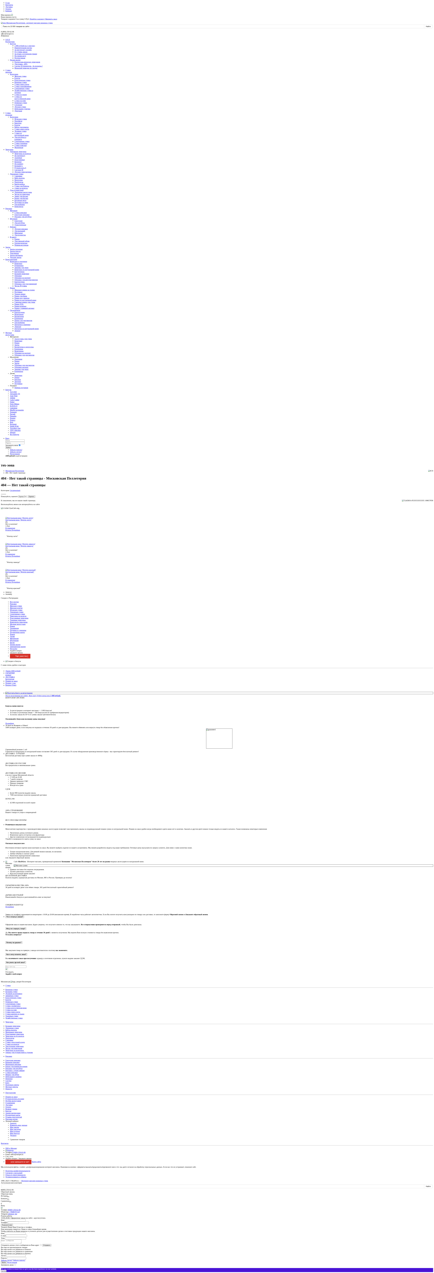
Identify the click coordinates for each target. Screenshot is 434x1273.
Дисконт (13, 1135)
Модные (9, 334)
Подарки (18, 630)
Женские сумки (20, 76)
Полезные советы (12, 1085)
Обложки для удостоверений (25, 284)
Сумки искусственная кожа (16, 1008)
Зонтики (17, 382)
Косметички (19, 316)
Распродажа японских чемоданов (27, 62)
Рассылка (13, 649)
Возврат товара (11, 1109)
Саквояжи (18, 176)
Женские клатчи (16, 608)
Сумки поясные (20, 145)
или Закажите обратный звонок (17, 858)
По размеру (18, 164)
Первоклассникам (21, 245)
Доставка (9, 7)
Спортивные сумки (21, 88)
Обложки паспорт (21, 367)
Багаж (12, 643)
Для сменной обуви (21, 241)
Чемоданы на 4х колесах (14, 1036)
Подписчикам (19, 58)
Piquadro (13, 416)
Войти (8, 447)
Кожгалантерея (11, 259)
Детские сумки (20, 107)
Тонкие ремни (19, 294)
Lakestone (13, 408)
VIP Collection (15, 430)
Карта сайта (36, 1162)
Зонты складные (16, 249)
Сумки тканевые (20, 143)
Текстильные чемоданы (14, 1046)
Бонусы (13, 44)
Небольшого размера (13, 1077)
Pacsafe (12, 414)
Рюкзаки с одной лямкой (15, 1071)
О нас (7, 3)
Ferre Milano (14, 404)
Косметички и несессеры (24, 347)
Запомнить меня (11, 445)
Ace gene (13, 392)
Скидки (8, 1081)
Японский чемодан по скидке (25, 68)
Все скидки (14, 602)
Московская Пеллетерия (14, 471)
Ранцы (17, 239)
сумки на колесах (21, 188)
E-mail (3, 1236)
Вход (7, 438)
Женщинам (14, 638)
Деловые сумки (20, 131)
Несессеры (18, 180)
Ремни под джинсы (21, 298)
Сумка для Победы (21, 186)
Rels (11, 422)
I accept (3, 1271)
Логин (3, 1256)
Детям (12, 636)
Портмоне (18, 359)
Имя (2, 1220)
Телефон (4, 1222)
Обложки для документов (24, 355)
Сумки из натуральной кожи (21, 134)
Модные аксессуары (18, 624)
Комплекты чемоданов (18, 622)
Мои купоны (15, 1131)
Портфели (18, 121)
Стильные (18, 105)
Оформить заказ (51, 19)
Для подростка (20, 235)
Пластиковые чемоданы (19, 618)
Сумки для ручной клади (15, 1042)
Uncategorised (15, 490)
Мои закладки (15, 1129)
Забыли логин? (16, 452)
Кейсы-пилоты (11, 1030)
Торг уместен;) (21, 656)
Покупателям (10, 1093)
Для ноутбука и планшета (20, 138)
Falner (12, 402)
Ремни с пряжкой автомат (24, 308)
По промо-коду (20, 56)
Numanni (13, 412)
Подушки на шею (21, 202)
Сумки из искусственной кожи (22, 98)
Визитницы (19, 314)
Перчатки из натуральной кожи (26, 329)
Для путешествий (17, 190)
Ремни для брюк (20, 296)
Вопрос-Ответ (10, 685)
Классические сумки (22, 80)
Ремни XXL (19, 304)
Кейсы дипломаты (21, 127)
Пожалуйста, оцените (9, 496)
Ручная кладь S (20, 168)
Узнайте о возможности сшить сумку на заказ (23, 839)
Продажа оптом (11, 1119)
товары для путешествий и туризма (19, 1052)
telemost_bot (12, 1214)
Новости (8, 1089)
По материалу (19, 156)
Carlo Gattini (14, 400)
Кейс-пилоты (19, 178)
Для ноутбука (19, 223)
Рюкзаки (8, 209)
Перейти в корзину (37, 19)
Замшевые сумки (12, 996)
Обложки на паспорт (22, 278)
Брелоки (17, 379)
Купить (8, 530)
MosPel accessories (17, 410)
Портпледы (18, 182)
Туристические (20, 225)
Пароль (4, 1258)
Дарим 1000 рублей (12, 671)
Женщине (13, 211)
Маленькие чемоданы (13, 1032)
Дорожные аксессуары (23, 192)
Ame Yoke (14, 396)
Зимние (17, 331)
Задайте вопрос (16, 651)
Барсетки (17, 123)
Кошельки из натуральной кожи (26, 270)
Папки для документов (23, 320)
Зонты (7, 247)
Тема (3, 1238)
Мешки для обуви (12, 1075)
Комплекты (18, 206)
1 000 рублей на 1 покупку (24, 46)
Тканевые (18, 158)
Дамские (17, 327)
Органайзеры (19, 204)
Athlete (12, 398)
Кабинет (8, 11)
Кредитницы (19, 272)
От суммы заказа (20, 52)
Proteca (12, 420)
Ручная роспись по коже (14, 1099)
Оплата (8, 9)
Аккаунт (13, 1123)
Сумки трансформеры (22, 86)
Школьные (18, 233)
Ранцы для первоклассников (16, 1066)
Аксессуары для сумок (23, 339)
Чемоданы (9, 150)
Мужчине (13, 219)
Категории (14, 74)
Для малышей (19, 231)
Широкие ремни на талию (24, 290)
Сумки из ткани (20, 95)
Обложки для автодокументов (26, 280)
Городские (18, 221)
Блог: (7, 1083)
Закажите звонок (25, 1158)
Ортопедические (20, 243)
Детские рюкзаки (21, 229)
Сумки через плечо (21, 84)
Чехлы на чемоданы (22, 194)
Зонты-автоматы (16, 255)
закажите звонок (16, 653)
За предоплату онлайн (23, 50)
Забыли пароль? (16, 450)
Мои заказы (14, 1127)
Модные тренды (11, 1087)
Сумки (8, 71)
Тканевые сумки (11, 1016)
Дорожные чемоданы (18, 152)
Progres (12, 418)
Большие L (18, 166)
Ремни (12, 288)
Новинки (9, 1079)
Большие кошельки (21, 274)
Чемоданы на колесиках (14, 1050)
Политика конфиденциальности (17, 1171)
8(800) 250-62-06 (14, 1210)
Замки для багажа (21, 196)
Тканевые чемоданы (18, 620)
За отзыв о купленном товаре (25, 54)
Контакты (9, 5)
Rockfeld (13, 424)
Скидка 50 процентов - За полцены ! (28, 66)
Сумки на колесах (12, 1044)
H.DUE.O (13, 406)
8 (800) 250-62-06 (19, 1152)
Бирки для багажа (21, 198)
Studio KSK (14, 426)
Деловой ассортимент (13, 994)
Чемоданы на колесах (22, 154)
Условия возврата (15, 1177)
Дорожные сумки (16, 174)
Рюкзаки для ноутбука (23, 217)
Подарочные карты (17, 632)
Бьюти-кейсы (19, 184)
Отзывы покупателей (13, 1117)
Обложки (18, 276)
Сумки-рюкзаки (20, 213)
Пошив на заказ (11, 681)
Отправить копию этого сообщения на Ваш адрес (20, 1245)
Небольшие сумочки (22, 109)
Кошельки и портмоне (18, 261)
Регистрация (15, 454)
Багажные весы (20, 200)
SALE (10, 41)
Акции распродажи (12, 1113)
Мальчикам (18, 147)
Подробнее (16, 530)
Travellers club (15, 428)
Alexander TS (15, 394)
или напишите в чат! (19, 1162)
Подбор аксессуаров (13, 1101)
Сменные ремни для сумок (24, 302)
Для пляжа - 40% (20, 64)
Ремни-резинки (20, 306)
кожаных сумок (34, 1181)
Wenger (12, 432)
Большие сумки (11, 992)
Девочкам (18, 111)
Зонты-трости (15, 251)
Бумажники (19, 266)
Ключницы (18, 318)
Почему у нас (10, 683)
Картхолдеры (19, 282)
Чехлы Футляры (20, 286)
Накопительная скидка (23, 48)
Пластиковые (19, 160)
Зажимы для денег (21, 268)
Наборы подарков (21, 388)
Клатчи (17, 78)
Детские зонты (15, 257)
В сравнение (10, 528)
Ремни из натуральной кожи (25, 300)
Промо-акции (15, 60)
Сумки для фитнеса (12, 1006)
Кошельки (18, 263)
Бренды (8, 390)
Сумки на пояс (20, 101)
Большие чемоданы (12, 1026)
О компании (10, 1103)
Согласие (13, 1173)
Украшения (14, 628)
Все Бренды (14, 434)
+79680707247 (14, 1212)
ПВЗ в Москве (11, 1148)
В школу (13, 237)
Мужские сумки (20, 119)
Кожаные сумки (20, 82)
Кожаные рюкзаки (12, 1062)
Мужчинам (14, 640)
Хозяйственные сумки (14, 1018)
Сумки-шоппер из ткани (14, 1014)
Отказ (15, 1175)
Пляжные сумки (20, 103)
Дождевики (14, 253)
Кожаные (18, 162)
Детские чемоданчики (23, 172)
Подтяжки (18, 292)
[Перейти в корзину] (12, 15)
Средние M (18, 170)
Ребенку (13, 227)
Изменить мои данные (18, 1125)
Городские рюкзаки (21, 215)
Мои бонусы (15, 1133)
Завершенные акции (18, 647)
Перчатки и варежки (22, 325)
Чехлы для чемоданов (13, 1048)
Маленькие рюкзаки (13, 1064)
